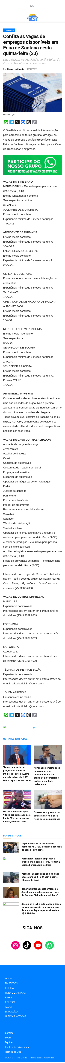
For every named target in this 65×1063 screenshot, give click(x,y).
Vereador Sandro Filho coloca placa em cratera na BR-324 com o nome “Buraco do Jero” (40, 877)
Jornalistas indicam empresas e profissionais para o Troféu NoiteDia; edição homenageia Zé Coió (40, 861)
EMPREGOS (9, 30)
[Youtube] (20, 1025)
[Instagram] (6, 1025)
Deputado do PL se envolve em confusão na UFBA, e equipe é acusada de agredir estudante (41, 846)
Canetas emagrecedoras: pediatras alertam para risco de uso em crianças (47, 815)
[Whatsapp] (27, 1025)
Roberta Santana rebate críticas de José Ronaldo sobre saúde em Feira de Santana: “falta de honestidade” (40, 892)
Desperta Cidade (15, 69)
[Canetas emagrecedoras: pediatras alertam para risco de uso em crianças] (48, 800)
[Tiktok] (13, 1025)
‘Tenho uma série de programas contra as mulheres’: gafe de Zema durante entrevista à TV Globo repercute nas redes (17, 774)
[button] (5, 17)
